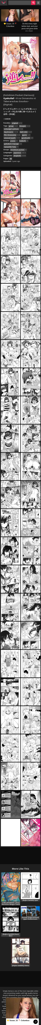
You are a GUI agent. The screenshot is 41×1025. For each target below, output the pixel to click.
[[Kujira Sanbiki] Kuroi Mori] (10, 919)
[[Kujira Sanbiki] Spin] (30, 885)
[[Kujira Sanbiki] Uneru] (20, 951)
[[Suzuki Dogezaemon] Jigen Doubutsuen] (30, 911)
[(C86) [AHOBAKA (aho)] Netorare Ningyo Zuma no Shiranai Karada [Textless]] (10, 887)
